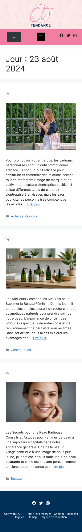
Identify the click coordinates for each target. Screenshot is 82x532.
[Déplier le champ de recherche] (14, 37)
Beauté (16, 478)
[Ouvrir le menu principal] (41, 37)
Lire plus (33, 204)
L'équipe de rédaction (53, 517)
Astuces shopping (24, 216)
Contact (59, 513)
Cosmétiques (21, 350)
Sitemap (32, 517)
